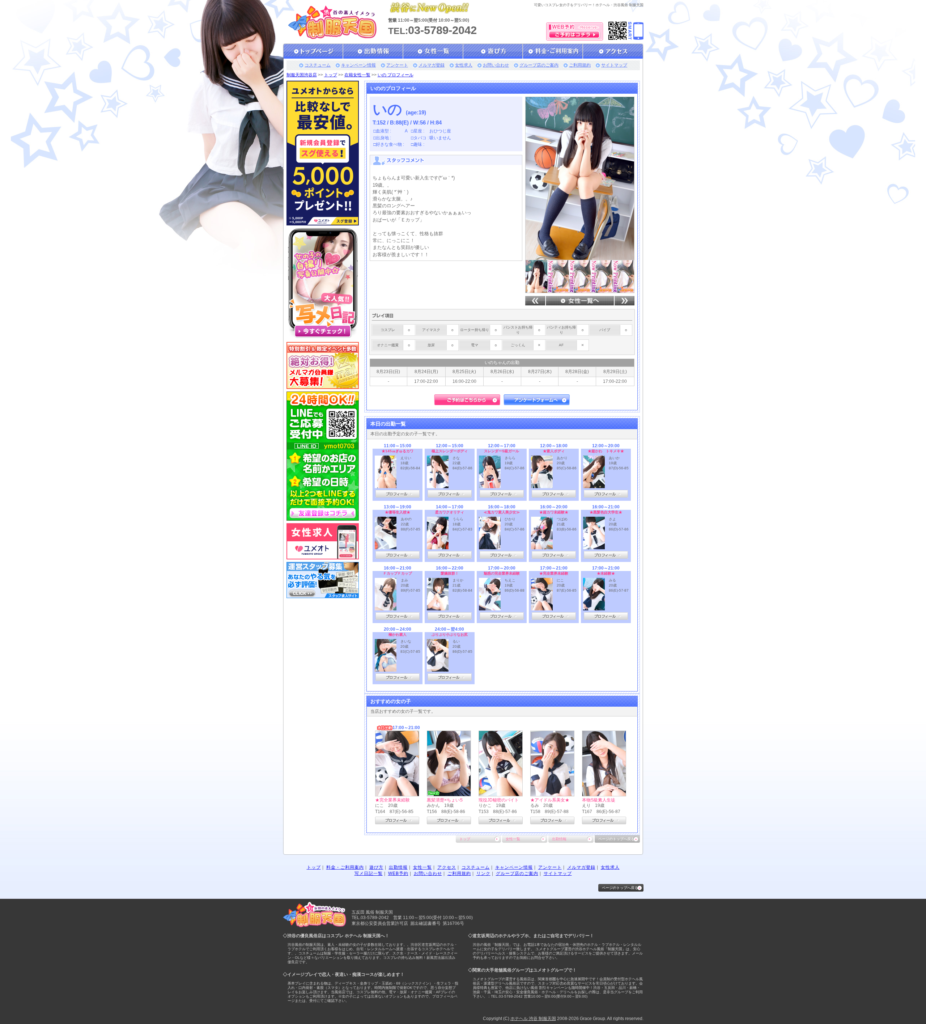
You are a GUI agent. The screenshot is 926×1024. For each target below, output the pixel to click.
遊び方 (376, 867)
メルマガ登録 (432, 65)
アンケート (397, 65)
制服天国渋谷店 (301, 74)
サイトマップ (614, 65)
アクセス (446, 867)
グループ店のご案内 (538, 65)
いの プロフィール (395, 74)
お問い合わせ (496, 65)
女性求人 (463, 65)
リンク (483, 873)
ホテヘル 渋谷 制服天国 (533, 1018)
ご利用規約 (580, 65)
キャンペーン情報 (358, 65)
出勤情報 (559, 839)
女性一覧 (513, 839)
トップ (330, 74)
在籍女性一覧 (357, 74)
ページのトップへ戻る (616, 839)
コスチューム (318, 65)
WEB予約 (398, 873)
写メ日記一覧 (368, 873)
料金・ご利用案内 (345, 867)
